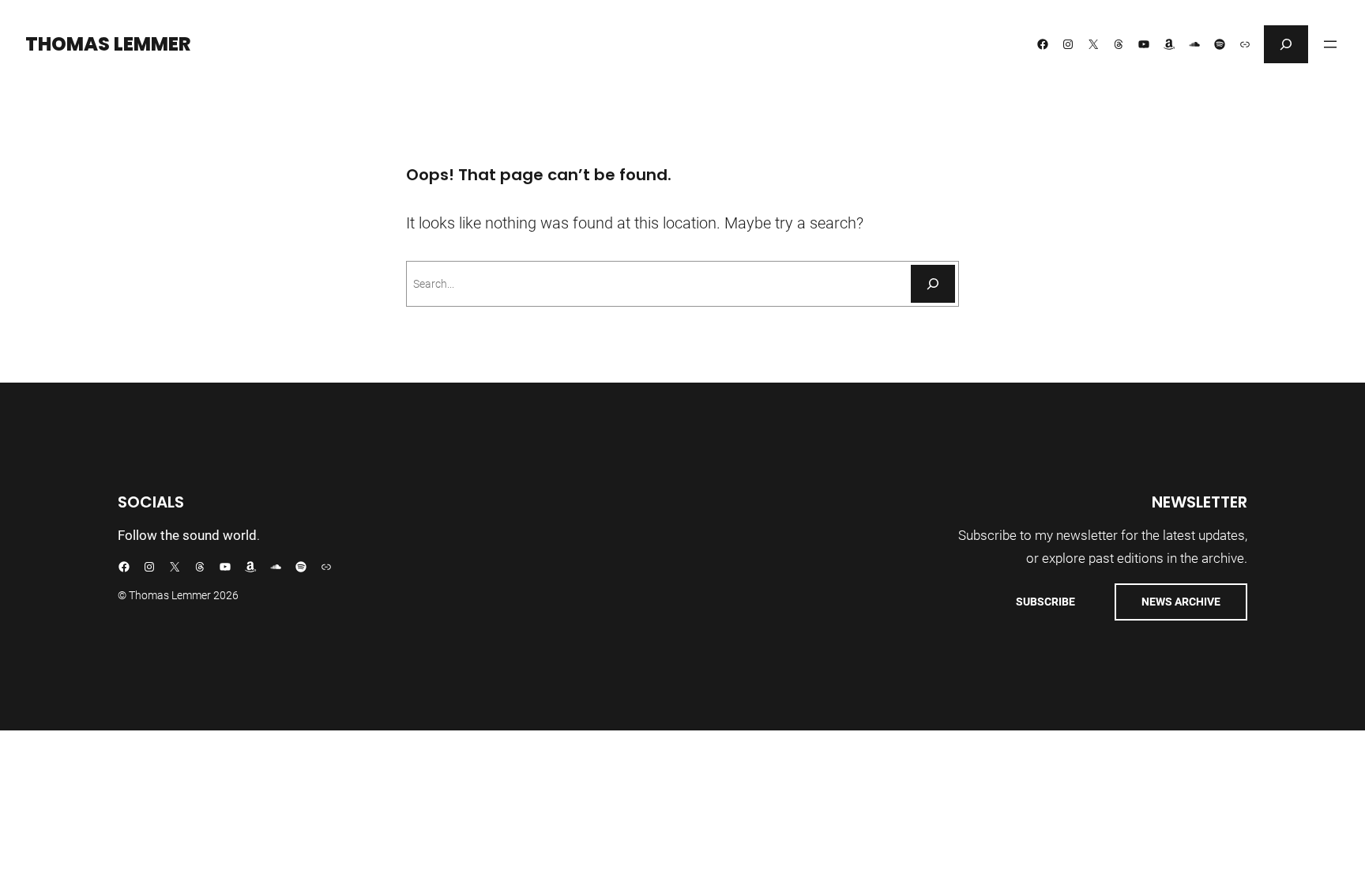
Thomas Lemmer (108, 44)
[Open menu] (1330, 44)
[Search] (933, 284)
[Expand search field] (1286, 44)
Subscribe (1045, 601)
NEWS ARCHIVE (1180, 601)
